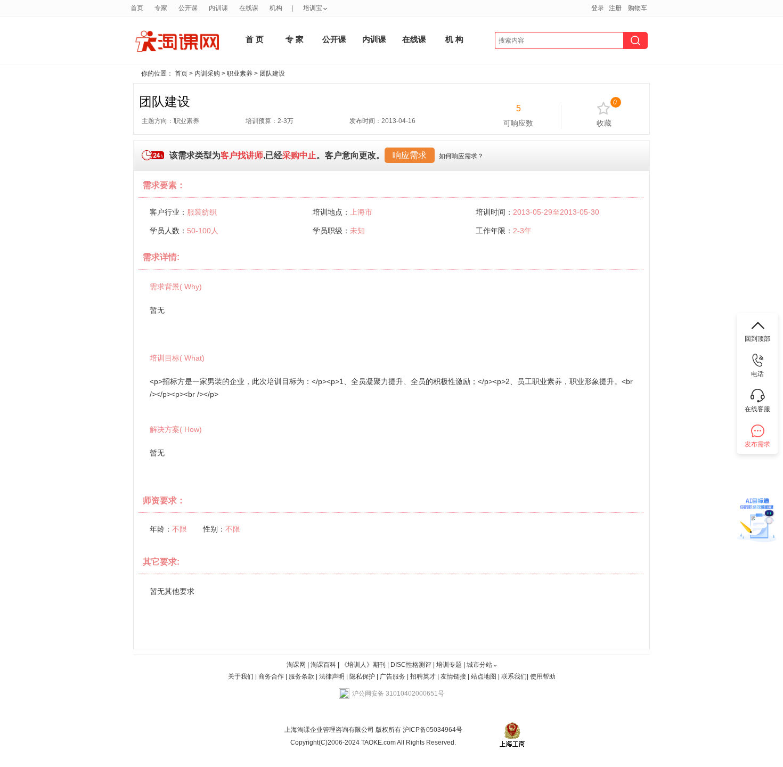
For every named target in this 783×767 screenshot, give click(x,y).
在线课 (248, 8)
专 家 (295, 39)
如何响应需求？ (461, 156)
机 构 (454, 39)
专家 (160, 8)
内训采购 (207, 73)
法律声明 (332, 676)
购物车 (637, 8)
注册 (615, 8)
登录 (597, 8)
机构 (276, 8)
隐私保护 (363, 676)
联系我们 (514, 676)
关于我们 (241, 676)
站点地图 (484, 676)
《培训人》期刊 (363, 664)
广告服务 (392, 676)
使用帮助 (543, 676)
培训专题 (449, 664)
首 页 (255, 39)
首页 (136, 8)
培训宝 (312, 8)
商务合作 (271, 676)
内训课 (218, 8)
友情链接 (453, 676)
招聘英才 (423, 676)
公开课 (188, 8)
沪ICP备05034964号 (431, 729)
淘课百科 (323, 664)
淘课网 (296, 664)
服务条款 (302, 676)
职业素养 (239, 73)
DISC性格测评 (410, 664)
